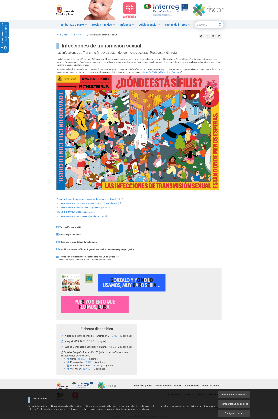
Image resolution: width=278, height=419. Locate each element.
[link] (70, 282)
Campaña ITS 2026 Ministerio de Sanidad (160, 72)
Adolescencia (69, 35)
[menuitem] (73, 25)
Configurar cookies (234, 413)
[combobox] (206, 24)
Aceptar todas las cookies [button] (234, 394)
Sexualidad (81, 35)
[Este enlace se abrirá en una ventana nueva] (139, 134)
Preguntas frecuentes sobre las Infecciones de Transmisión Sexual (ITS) (88, 199)
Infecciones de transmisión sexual (103, 35)
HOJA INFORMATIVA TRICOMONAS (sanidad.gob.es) (80, 216)
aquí (208, 406)
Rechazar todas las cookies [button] (234, 404)
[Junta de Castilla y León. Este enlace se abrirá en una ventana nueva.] (65, 10)
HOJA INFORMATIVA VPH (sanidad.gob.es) (76, 212)
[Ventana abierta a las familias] (100, 10)
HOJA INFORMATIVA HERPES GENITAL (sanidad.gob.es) (82, 208)
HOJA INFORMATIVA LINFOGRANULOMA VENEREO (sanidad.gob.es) (87, 203)
